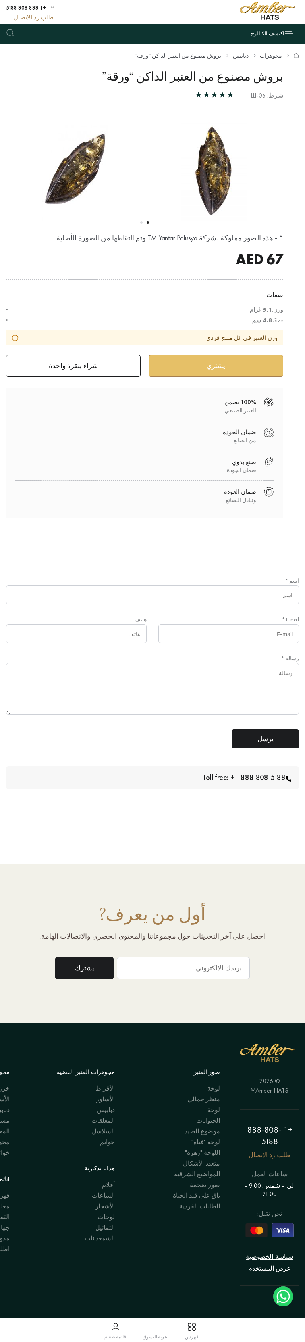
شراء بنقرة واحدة (73, 365)
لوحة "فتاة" (205, 1142)
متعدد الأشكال (201, 1163)
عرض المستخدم (269, 1268)
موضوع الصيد (202, 1131)
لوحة (213, 1110)
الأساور (105, 1099)
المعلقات (103, 1120)
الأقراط (105, 1088)
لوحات (106, 1217)
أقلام (108, 1185)
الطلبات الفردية (200, 1206)
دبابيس (241, 55)
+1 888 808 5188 (26, 7)
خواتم (107, 1142)
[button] (148, 222)
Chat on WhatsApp (283, 1296)
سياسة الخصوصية (269, 1256)
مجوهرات (271, 55)
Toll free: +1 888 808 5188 (244, 777)
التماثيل (105, 1227)
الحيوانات (208, 1120)
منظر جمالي (203, 1099)
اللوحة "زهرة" (202, 1152)
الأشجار (105, 1206)
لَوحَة (213, 1088)
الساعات (103, 1195)
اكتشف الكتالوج (267, 33)
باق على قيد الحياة (196, 1195)
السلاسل (103, 1131)
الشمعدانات (100, 1238)
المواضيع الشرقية (197, 1174)
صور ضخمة (205, 1185)
